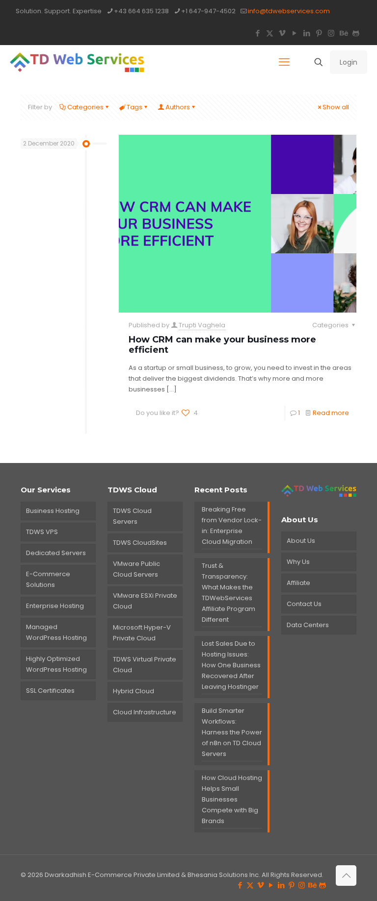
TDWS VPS (42, 531)
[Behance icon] (343, 33)
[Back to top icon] (346, 875)
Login (348, 62)
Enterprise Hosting (55, 605)
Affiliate (298, 582)
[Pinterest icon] (319, 33)
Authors (177, 107)
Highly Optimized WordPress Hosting (56, 664)
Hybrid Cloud (133, 691)
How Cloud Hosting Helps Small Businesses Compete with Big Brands (232, 799)
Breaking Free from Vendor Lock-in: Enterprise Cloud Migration (232, 525)
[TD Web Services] (77, 62)
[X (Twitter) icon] (269, 33)
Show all (336, 107)
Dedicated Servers (56, 553)
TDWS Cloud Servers (132, 516)
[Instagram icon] (331, 33)
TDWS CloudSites (140, 542)
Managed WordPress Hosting (56, 632)
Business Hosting (53, 510)
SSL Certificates (50, 690)
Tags (134, 107)
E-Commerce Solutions (48, 579)
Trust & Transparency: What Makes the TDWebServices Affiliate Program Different (228, 592)
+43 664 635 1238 (141, 11)
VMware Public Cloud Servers (136, 569)
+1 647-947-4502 (208, 11)
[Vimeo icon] (282, 33)
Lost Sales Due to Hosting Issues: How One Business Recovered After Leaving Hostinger (231, 665)
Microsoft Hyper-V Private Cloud (142, 633)
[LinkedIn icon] (306, 33)
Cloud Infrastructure (144, 712)
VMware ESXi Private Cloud (145, 601)
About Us (301, 540)
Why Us (298, 561)
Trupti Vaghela (202, 325)
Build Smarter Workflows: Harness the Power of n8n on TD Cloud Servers (232, 732)
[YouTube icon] (294, 33)
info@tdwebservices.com (289, 11)
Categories (85, 107)
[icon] (355, 33)
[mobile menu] (284, 62)
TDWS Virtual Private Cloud (144, 665)
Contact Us (304, 604)
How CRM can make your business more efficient (222, 344)
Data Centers (308, 625)
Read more (331, 412)
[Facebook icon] (257, 33)
